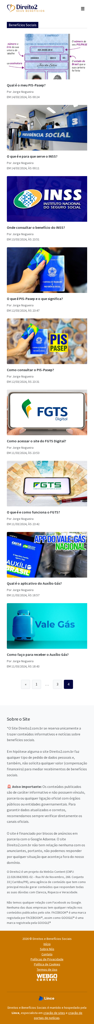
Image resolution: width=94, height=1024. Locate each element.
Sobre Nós (47, 949)
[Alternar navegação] (82, 8)
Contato (47, 954)
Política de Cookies (47, 964)
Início (47, 944)
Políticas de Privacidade (47, 959)
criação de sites (54, 1013)
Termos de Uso (47, 969)
